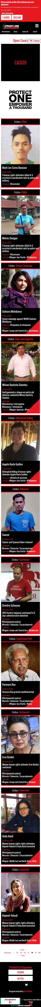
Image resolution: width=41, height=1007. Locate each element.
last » (23, 955)
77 (28, 953)
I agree (6, 17)
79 (36, 953)
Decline (17, 17)
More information (7, 13)
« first (22, 950)
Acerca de (25, 31)
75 (21, 953)
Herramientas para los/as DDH (6, 34)
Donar (15, 31)
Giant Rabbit (28, 991)
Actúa (20, 978)
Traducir (36, 40)
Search (35, 31)
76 (25, 953)
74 (17, 953)
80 (39, 953)
